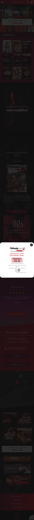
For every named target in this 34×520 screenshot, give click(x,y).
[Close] (31, 244)
